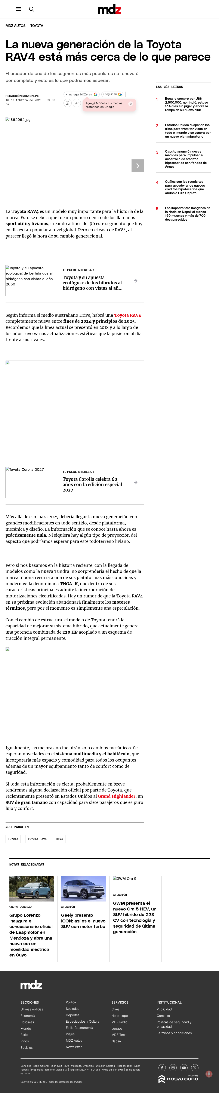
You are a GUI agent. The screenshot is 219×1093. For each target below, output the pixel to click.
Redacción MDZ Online (22, 96)
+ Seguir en (110, 94)
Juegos (117, 1029)
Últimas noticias (32, 1009)
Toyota (13, 839)
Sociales (27, 1048)
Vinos (25, 1041)
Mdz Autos (15, 26)
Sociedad (73, 1009)
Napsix (116, 1041)
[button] (18, 9)
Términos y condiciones (174, 1033)
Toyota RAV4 (127, 315)
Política (71, 1002)
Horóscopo (119, 1016)
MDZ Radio (119, 1022)
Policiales (27, 1022)
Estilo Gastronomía (79, 1028)
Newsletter (74, 1047)
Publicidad (164, 1009)
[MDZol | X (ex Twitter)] (194, 1067)
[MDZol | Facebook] (162, 1067)
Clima (115, 1009)
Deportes (73, 1015)
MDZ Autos (74, 1041)
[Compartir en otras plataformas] (77, 103)
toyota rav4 (37, 839)
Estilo (24, 1035)
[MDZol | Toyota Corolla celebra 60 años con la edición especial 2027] (135, 482)
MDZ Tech (119, 1035)
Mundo (26, 1029)
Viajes (70, 1034)
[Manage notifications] (209, 1074)
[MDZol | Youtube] (184, 1067)
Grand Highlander (116, 796)
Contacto (163, 1016)
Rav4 (59, 839)
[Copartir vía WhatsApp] (68, 103)
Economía (28, 1016)
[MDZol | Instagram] (173, 1067)
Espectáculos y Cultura (82, 1021)
